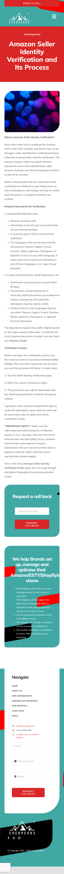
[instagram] (19, 838)
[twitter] (14, 838)
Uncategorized (32, 34)
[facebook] (8, 838)
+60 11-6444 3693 (23, 730)
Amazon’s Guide (18, 340)
